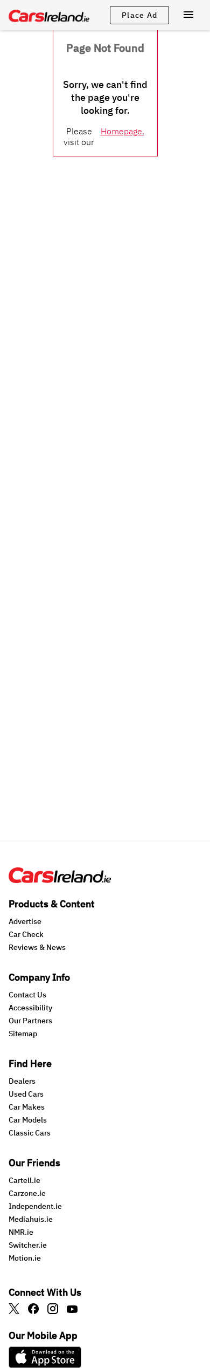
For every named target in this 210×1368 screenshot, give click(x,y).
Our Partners (30, 1020)
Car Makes (27, 1107)
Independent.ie (35, 1206)
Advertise (25, 921)
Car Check (26, 934)
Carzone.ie (27, 1193)
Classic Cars (30, 1133)
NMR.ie (21, 1232)
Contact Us (27, 995)
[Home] (60, 879)
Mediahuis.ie (31, 1219)
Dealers (22, 1081)
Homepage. (122, 131)
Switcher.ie (28, 1245)
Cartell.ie (24, 1180)
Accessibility (30, 1008)
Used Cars (26, 1094)
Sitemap (23, 1033)
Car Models (28, 1120)
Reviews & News (37, 947)
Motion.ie (25, 1258)
